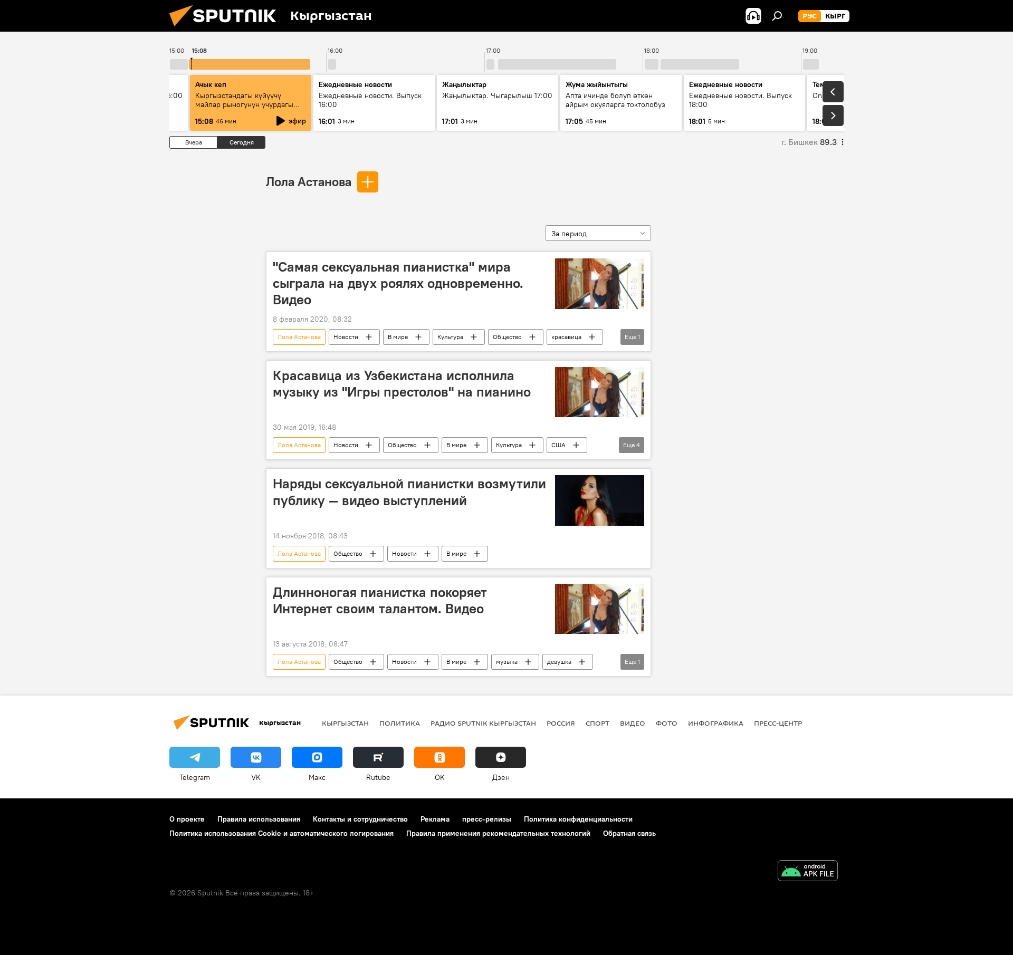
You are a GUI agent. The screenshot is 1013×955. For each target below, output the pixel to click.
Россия (561, 723)
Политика (399, 723)
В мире (398, 337)
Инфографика (715, 723)
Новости (345, 337)
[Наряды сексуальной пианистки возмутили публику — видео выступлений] (599, 500)
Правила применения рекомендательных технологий (498, 833)
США (558, 445)
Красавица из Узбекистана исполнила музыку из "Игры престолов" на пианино (402, 383)
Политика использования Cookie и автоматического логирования (281, 833)
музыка (507, 661)
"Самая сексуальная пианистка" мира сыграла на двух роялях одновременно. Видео (398, 283)
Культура (450, 337)
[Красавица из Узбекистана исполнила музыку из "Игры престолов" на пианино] (599, 392)
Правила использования (258, 819)
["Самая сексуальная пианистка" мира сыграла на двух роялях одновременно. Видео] (599, 283)
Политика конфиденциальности (578, 819)
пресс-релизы (486, 819)
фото (666, 723)
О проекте (187, 819)
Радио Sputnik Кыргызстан (483, 723)
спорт (597, 723)
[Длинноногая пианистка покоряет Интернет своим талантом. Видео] (599, 609)
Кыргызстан (345, 723)
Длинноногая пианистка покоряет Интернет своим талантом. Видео (380, 600)
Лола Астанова (308, 181)
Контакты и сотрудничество (360, 819)
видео (632, 723)
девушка (559, 661)
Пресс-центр (778, 723)
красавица (566, 337)
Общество (507, 337)
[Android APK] (808, 872)
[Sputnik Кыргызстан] (227, 29)
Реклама (435, 819)
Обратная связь (629, 833)
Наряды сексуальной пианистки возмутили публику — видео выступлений (409, 491)
